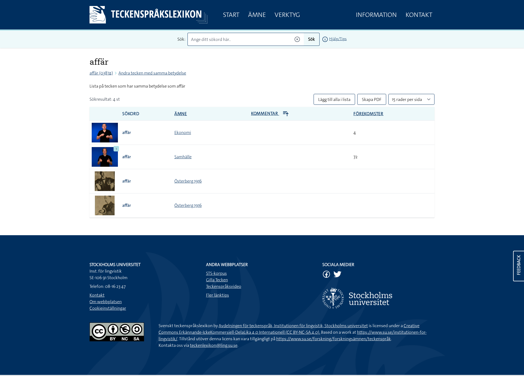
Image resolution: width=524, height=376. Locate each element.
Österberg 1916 (188, 181)
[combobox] (245, 39)
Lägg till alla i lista (334, 99)
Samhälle (183, 157)
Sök (311, 39)
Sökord (130, 114)
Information (376, 14)
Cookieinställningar (108, 308)
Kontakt (419, 14)
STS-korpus (216, 273)
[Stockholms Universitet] (378, 298)
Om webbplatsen (106, 302)
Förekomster (368, 114)
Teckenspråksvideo (223, 286)
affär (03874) (101, 73)
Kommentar (265, 113)
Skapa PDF (372, 99)
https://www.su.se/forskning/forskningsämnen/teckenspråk (333, 339)
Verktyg (287, 14)
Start (231, 14)
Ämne (257, 14)
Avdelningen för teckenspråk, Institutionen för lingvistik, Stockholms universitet (293, 326)
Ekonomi (182, 132)
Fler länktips (217, 295)
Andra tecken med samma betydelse (152, 73)
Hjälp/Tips (338, 38)
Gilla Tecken (217, 280)
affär (126, 132)
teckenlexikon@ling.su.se (213, 345)
